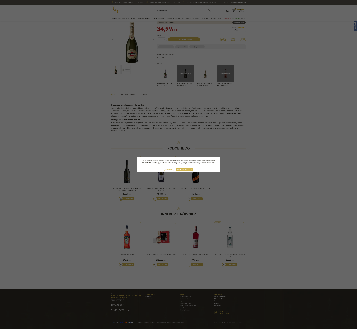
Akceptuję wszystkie (184, 169)
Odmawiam (169, 169)
